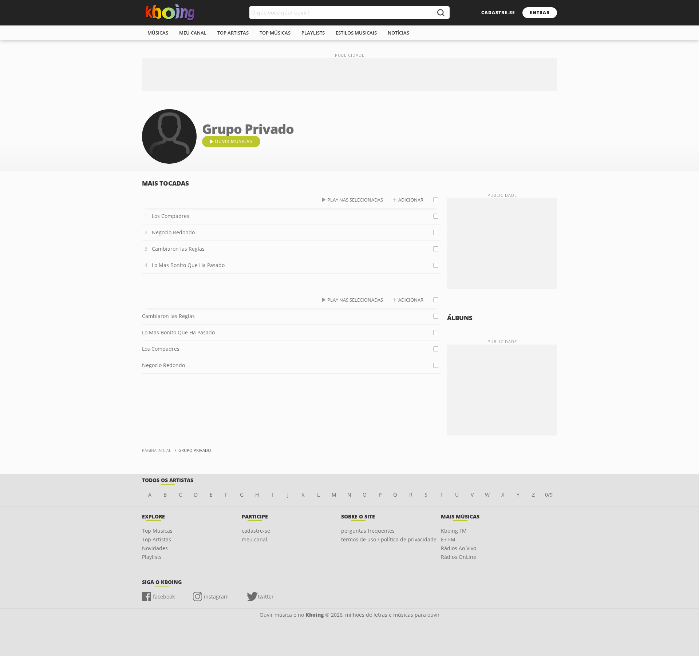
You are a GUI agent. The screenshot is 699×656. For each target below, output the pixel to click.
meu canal (192, 32)
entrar (540, 12)
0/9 (549, 494)
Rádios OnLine (458, 556)
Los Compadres (170, 215)
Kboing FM (454, 530)
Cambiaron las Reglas (178, 248)
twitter (266, 596)
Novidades (155, 548)
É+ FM (448, 539)
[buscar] (440, 12)
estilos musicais (356, 32)
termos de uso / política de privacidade (389, 539)
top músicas (275, 32)
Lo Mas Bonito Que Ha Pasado (188, 265)
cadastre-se (498, 12)
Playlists (152, 556)
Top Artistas (156, 539)
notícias (398, 32)
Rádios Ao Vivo (458, 548)
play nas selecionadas (355, 199)
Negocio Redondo (173, 232)
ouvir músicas (234, 141)
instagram (216, 596)
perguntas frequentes (368, 530)
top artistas (233, 32)
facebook (164, 596)
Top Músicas (157, 530)
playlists (313, 32)
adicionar (410, 199)
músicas (157, 32)
